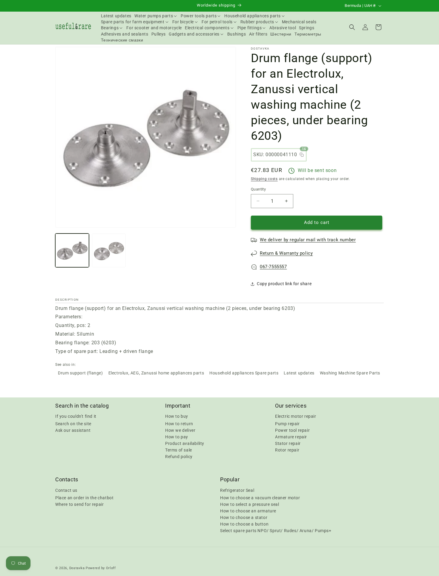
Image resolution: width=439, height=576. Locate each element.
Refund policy (179, 456)
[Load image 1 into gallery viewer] (72, 250)
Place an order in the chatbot (84, 497)
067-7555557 (273, 266)
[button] (156, 16)
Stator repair (288, 443)
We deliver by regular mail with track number (308, 239)
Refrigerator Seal (237, 490)
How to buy (176, 416)
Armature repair (291, 436)
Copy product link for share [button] (284, 283)
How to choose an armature (248, 510)
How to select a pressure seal (249, 504)
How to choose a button (244, 523)
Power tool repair (292, 430)
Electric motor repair (295, 416)
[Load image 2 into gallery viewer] (109, 250)
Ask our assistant (72, 430)
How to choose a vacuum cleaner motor (260, 497)
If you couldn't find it (75, 416)
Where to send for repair (79, 504)
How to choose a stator (243, 517)
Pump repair (287, 423)
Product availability (184, 443)
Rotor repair (287, 450)
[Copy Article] (301, 155)
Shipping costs (264, 179)
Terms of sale (178, 450)
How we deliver (180, 430)
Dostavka (77, 568)
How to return (179, 423)
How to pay (176, 436)
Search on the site (73, 423)
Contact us (66, 490)
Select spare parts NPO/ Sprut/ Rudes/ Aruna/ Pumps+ (275, 530)
